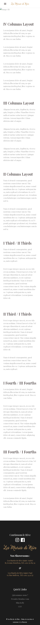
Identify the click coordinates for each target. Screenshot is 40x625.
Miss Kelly (20, 603)
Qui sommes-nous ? (20, 595)
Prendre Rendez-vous (20, 599)
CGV (20, 606)
